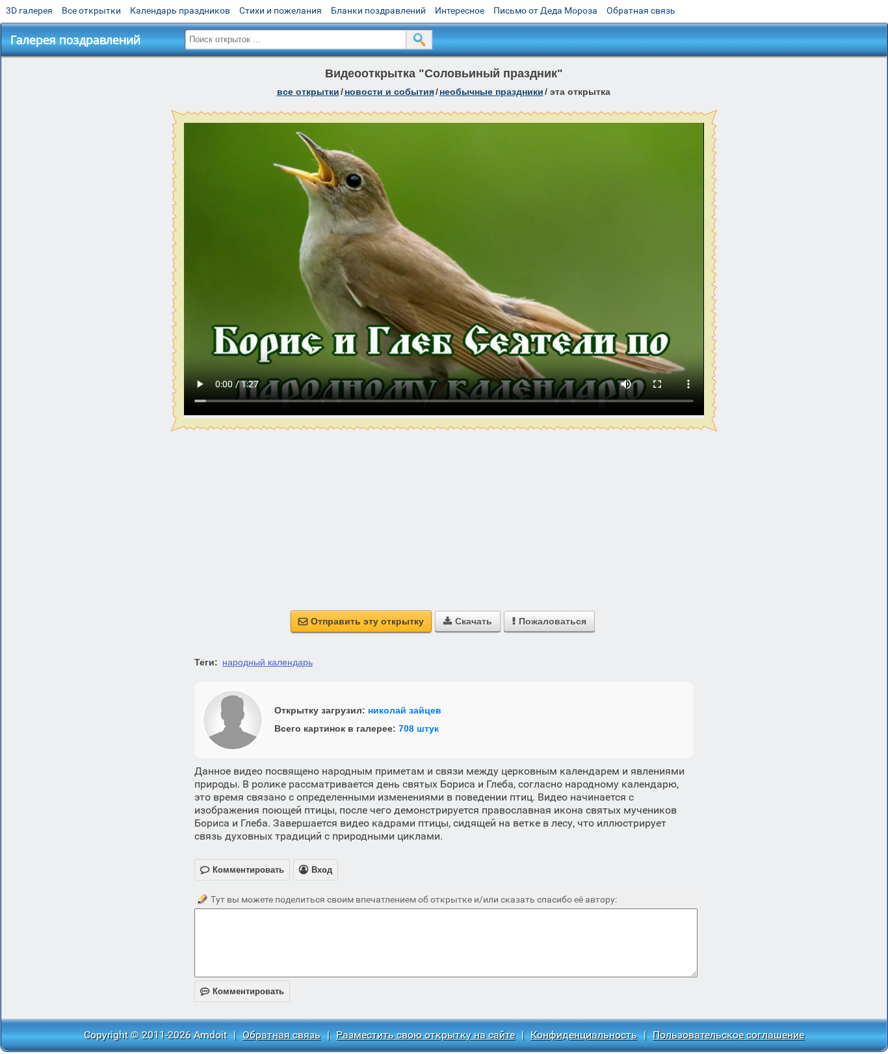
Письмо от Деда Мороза (545, 10)
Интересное (459, 10)
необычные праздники (491, 91)
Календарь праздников (180, 10)
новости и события (389, 91)
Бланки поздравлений (378, 10)
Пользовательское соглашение (728, 1035)
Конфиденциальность (583, 1035)
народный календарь (267, 662)
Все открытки (91, 10)
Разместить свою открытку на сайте (425, 1035)
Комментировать (242, 991)
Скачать (467, 621)
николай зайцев (404, 710)
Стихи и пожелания (280, 10)
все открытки (308, 91)
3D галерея (29, 10)
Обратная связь (641, 10)
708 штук (418, 728)
